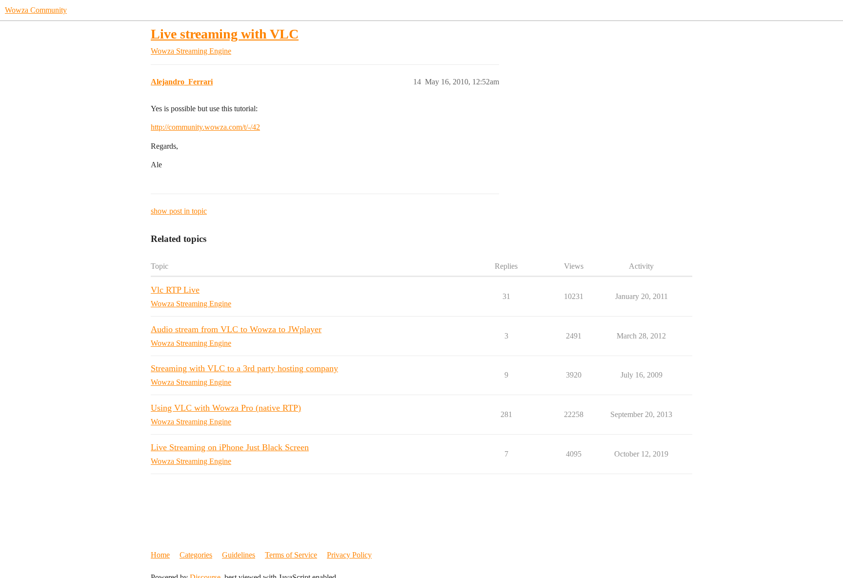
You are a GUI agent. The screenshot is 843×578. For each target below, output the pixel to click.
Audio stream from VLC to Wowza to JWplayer (236, 329)
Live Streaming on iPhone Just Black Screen (230, 447)
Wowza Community (36, 10)
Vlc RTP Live (175, 290)
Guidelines (238, 555)
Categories (196, 555)
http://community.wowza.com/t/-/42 (205, 127)
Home (160, 555)
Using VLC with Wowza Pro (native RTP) (226, 408)
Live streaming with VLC (225, 33)
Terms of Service (291, 555)
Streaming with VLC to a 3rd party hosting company (244, 368)
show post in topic (179, 211)
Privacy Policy (349, 555)
